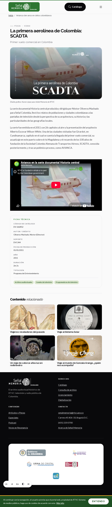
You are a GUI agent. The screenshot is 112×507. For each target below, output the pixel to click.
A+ (17, 484)
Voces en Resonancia (18, 427)
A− (6, 484)
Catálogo (77, 7)
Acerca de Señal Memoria (70, 427)
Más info (60, 503)
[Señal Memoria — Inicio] (24, 7)
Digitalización (64, 400)
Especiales (13, 417)
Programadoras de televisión (67, 282)
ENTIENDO (98, 501)
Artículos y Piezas (16, 412)
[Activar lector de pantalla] (28, 484)
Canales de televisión (44, 282)
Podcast (12, 422)
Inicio (10, 15)
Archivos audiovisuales (23, 282)
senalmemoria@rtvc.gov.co (71, 412)
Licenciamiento (65, 395)
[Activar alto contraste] (23, 484)
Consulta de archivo (67, 390)
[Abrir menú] (101, 6)
